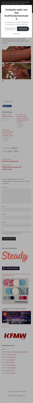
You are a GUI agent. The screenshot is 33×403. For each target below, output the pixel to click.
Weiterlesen (16, 34)
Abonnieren (23, 29)
